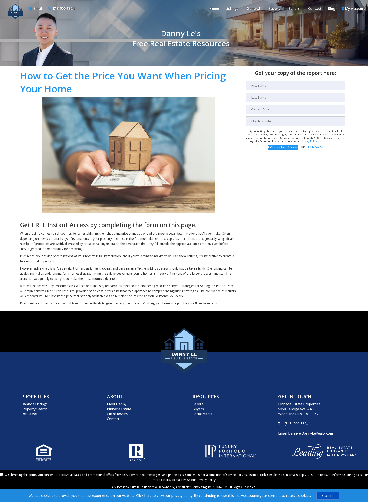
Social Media (202, 414)
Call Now (312, 147)
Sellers (198, 404)
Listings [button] (232, 8)
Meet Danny (116, 404)
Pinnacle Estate (119, 409)
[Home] (14, 8)
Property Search (34, 409)
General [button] (253, 8)
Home (214, 8)
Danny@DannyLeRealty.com (310, 433)
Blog (331, 8)
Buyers (198, 409)
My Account (354, 8)
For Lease (29, 414)
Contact (315, 8)
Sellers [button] (294, 8)
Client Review (117, 414)
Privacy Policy (309, 141)
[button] (283, 147)
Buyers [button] (274, 8)
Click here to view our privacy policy (164, 495)
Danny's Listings (34, 404)
